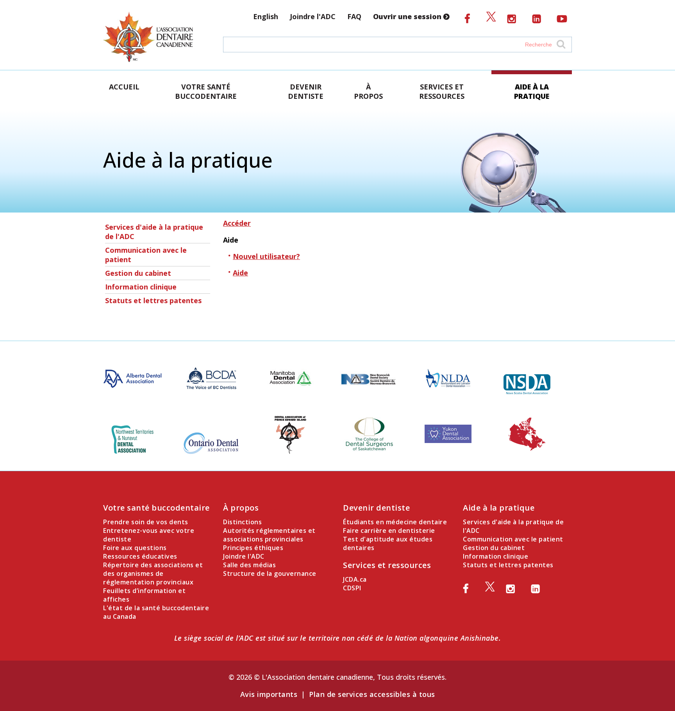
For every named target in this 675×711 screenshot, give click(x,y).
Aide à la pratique (531, 91)
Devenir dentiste (305, 91)
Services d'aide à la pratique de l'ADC (154, 231)
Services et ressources (441, 91)
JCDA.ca (355, 579)
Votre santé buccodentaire (206, 91)
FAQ (354, 16)
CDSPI (352, 588)
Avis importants (269, 694)
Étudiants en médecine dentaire (395, 522)
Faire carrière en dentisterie (389, 530)
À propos (368, 91)
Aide (240, 272)
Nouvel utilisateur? (266, 256)
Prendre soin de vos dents (145, 522)
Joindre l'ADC (313, 16)
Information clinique (141, 286)
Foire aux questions (135, 547)
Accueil (124, 86)
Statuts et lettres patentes (153, 300)
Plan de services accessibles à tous (372, 694)
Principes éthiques (253, 547)
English (265, 16)
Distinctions (242, 522)
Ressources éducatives (140, 556)
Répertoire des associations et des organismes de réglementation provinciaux (153, 573)
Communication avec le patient (146, 254)
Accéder (237, 223)
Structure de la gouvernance (269, 573)
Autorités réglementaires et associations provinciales (269, 534)
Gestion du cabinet (138, 273)
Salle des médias (249, 565)
